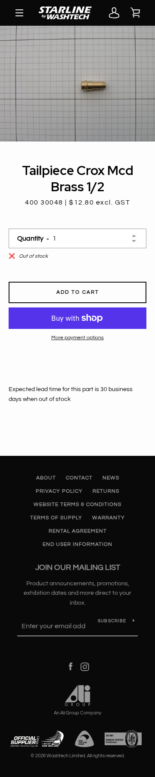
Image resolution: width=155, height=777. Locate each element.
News (110, 478)
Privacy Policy (59, 491)
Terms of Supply (56, 518)
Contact (79, 478)
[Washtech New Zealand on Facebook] (70, 667)
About (46, 478)
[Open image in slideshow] (77, 84)
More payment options (77, 337)
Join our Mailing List (77, 567)
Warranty (108, 518)
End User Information (77, 544)
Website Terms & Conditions (77, 504)
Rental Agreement (78, 531)
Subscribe (112, 621)
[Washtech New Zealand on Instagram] (85, 667)
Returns (106, 491)
